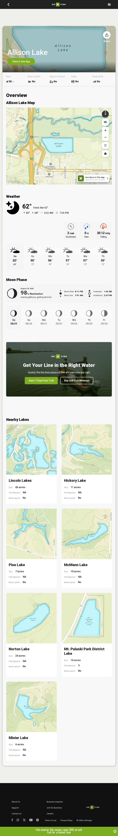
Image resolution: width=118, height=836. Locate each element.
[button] (107, 35)
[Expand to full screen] (105, 145)
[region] (59, 146)
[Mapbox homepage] (14, 182)
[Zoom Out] (105, 137)
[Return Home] (105, 153)
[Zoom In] (105, 130)
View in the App (21, 61)
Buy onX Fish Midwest (76, 380)
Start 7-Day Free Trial (41, 380)
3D (105, 122)
